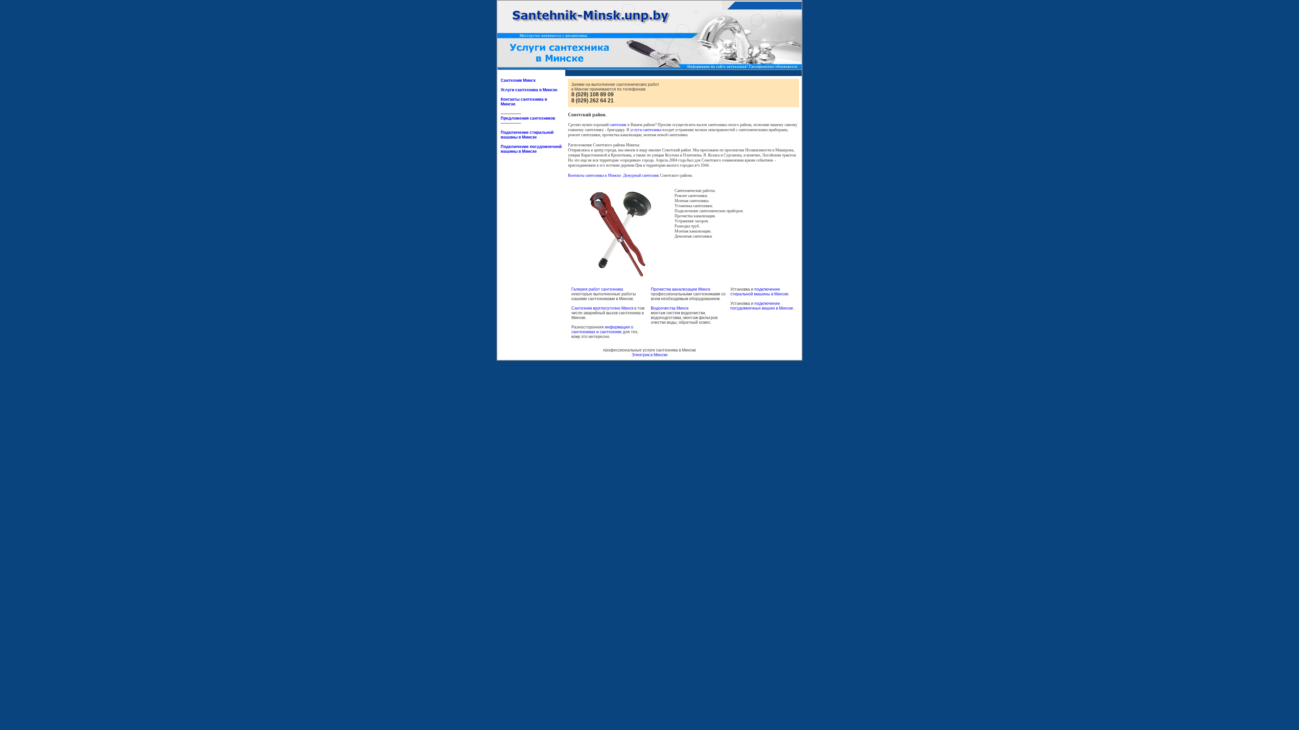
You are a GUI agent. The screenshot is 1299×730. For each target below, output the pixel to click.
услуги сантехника (645, 129)
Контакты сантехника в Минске (594, 175)
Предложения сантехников (528, 118)
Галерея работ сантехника (597, 289)
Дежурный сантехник (641, 175)
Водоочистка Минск (669, 308)
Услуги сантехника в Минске (529, 90)
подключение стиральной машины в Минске (759, 291)
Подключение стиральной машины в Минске (527, 135)
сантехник (618, 124)
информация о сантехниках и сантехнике (602, 329)
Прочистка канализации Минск (680, 289)
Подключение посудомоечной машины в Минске (531, 149)
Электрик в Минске (650, 354)
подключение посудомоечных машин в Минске (761, 306)
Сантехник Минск (518, 80)
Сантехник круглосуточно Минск (602, 308)
